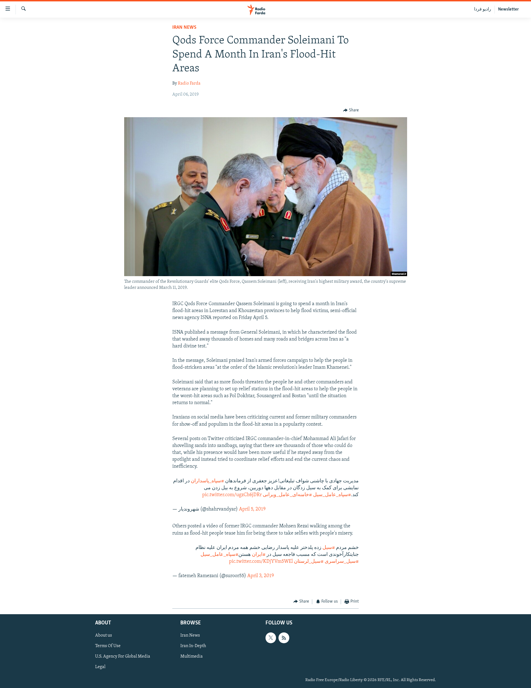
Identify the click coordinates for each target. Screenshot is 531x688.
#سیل (328, 547)
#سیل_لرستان (309, 561)
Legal (100, 667)
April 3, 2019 (260, 576)
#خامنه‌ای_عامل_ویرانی (287, 495)
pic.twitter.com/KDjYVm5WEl (261, 561)
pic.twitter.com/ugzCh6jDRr (232, 495)
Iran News (184, 27)
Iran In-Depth (193, 646)
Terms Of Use (108, 646)
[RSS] (283, 637)
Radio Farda (189, 83)
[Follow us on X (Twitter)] (271, 637)
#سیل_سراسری (342, 561)
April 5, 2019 (252, 509)
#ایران (259, 554)
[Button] (351, 110)
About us (103, 635)
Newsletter (508, 9)
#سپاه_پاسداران (207, 481)
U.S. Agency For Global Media (122, 656)
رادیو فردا (482, 9)
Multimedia (191, 656)
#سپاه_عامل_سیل (332, 495)
